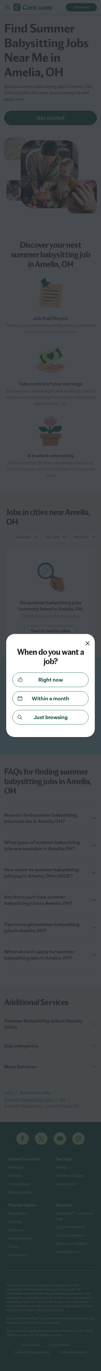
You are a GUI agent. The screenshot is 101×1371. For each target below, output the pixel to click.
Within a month (50, 698)
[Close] (87, 643)
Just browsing (51, 717)
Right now (50, 680)
